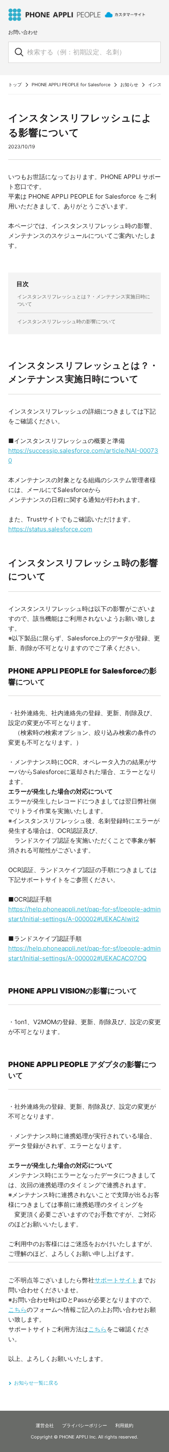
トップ (15, 84)
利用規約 (124, 1425)
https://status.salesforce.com (50, 529)
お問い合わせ (23, 32)
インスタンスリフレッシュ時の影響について (66, 321)
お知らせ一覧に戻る (36, 1383)
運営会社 (45, 1425)
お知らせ (129, 84)
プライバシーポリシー (84, 1425)
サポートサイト (115, 1280)
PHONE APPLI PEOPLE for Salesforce (71, 84)
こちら (17, 1309)
